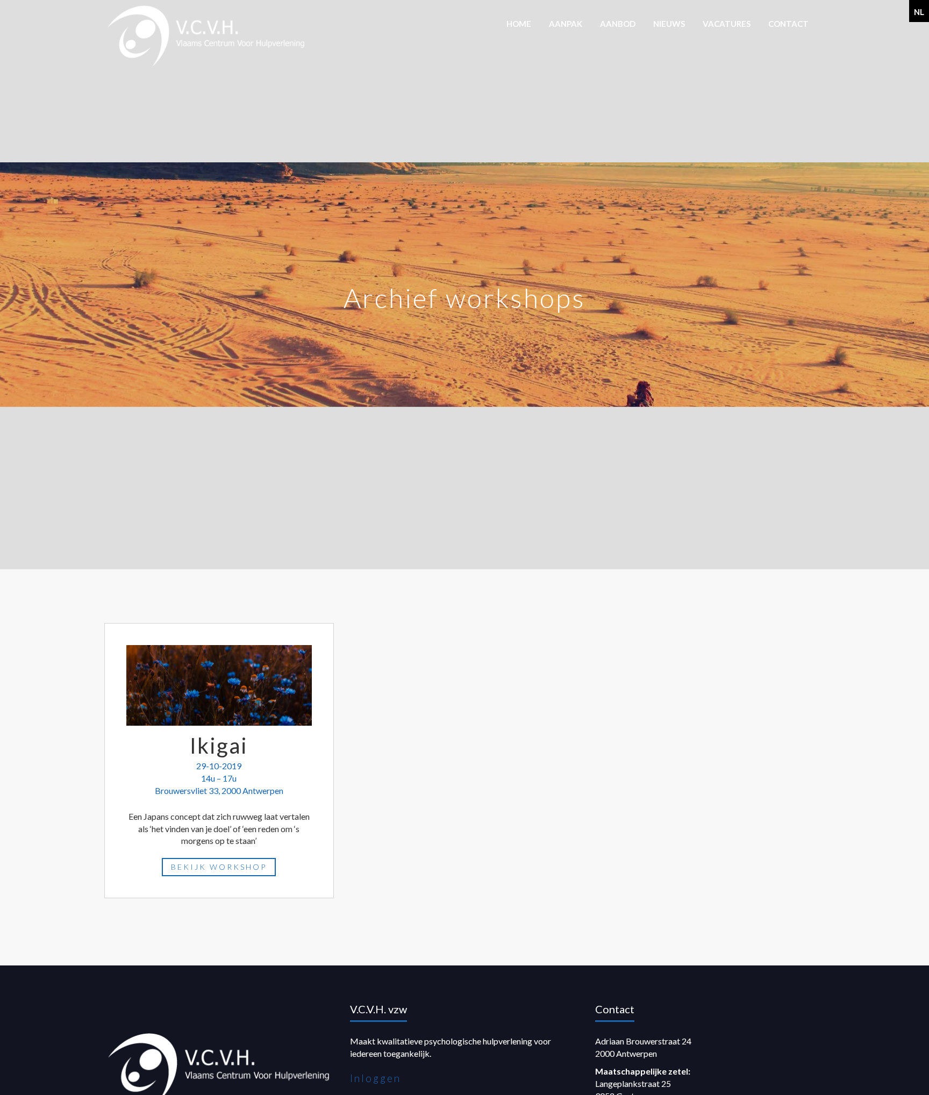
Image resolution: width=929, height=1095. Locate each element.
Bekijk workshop (219, 866)
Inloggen (375, 1078)
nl (919, 12)
